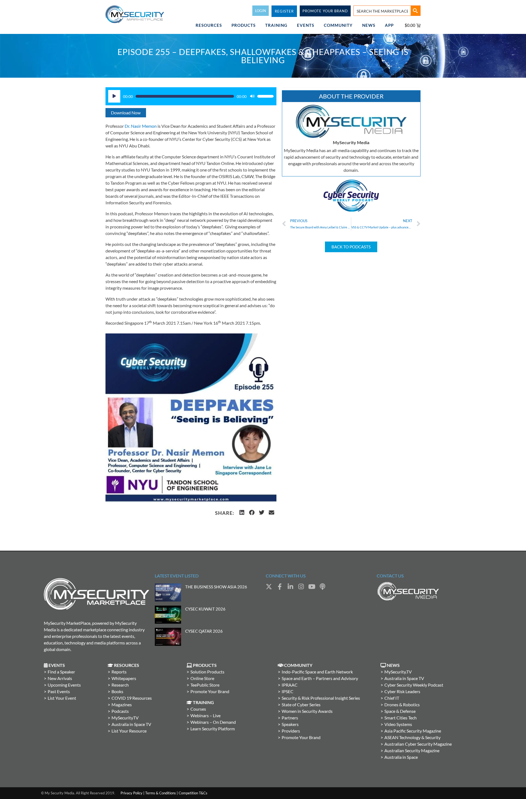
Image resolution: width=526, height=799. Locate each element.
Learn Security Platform (212, 728)
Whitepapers (124, 678)
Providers (291, 730)
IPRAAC (290, 684)
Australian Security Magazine (411, 750)
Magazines (122, 704)
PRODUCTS (243, 25)
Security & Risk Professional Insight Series (321, 698)
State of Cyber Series (301, 704)
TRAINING (276, 25)
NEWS (368, 25)
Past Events (59, 691)
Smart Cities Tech (400, 717)
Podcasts (120, 711)
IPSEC (287, 691)
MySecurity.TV (398, 671)
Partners (290, 717)
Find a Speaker (61, 671)
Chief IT (391, 698)
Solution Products (207, 671)
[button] (242, 513)
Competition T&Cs (193, 793)
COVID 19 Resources (132, 698)
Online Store (202, 678)
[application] (191, 96)
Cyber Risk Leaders (402, 691)
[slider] (265, 96)
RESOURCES (209, 25)
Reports (119, 671)
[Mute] (252, 96)
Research (120, 684)
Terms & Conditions (160, 793)
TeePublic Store (204, 684)
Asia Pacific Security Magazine (412, 730)
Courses (198, 708)
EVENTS (305, 25)
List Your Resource (129, 730)
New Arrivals (60, 678)
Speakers (290, 724)
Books (117, 691)
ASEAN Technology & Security (412, 737)
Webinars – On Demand (213, 722)
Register (284, 11)
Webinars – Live (205, 715)
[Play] (114, 96)
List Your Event (62, 698)
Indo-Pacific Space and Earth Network (317, 671)
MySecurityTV (125, 717)
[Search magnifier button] (415, 11)
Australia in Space (401, 757)
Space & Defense (400, 711)
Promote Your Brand (209, 691)
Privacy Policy (131, 793)
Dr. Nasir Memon (141, 126)
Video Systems (398, 724)
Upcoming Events (64, 684)
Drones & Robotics (402, 704)
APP (389, 25)
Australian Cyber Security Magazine (418, 743)
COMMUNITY (338, 25)
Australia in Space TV (131, 724)
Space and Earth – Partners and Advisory (320, 678)
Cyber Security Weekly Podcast (413, 684)
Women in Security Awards (307, 711)
